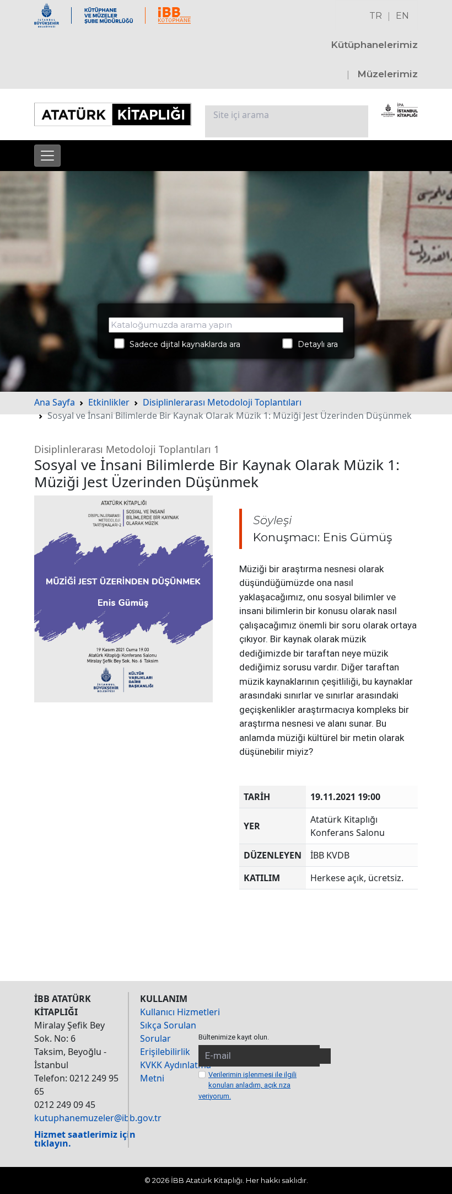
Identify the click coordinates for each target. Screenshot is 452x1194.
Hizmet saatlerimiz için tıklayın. (85, 1138)
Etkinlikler (109, 402)
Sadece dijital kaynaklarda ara (181, 344)
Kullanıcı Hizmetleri (180, 1012)
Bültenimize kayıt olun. (233, 1037)
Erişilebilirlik (165, 1052)
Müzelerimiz (387, 73)
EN (402, 15)
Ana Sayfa (54, 402)
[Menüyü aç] (47, 156)
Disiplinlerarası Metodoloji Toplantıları (222, 402)
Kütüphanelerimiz (374, 44)
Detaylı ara (314, 344)
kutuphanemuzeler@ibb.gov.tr (98, 1118)
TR (375, 15)
